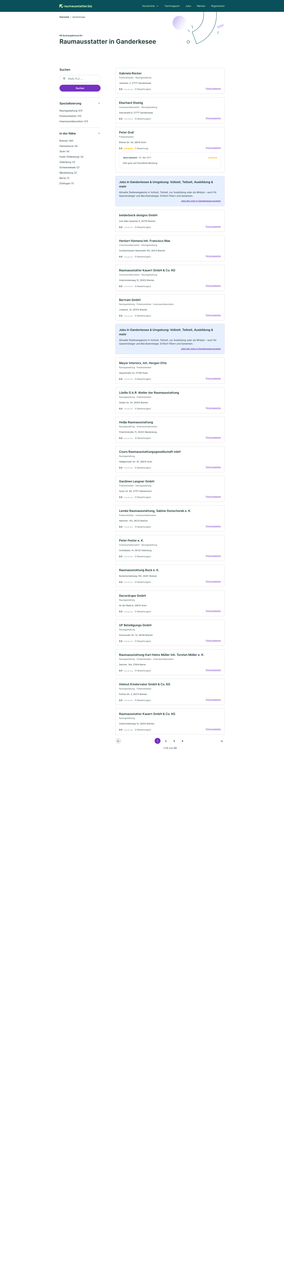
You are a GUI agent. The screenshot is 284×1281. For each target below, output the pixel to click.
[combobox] (80, 78)
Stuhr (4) (64, 151)
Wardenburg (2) (68, 172)
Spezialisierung (70, 103)
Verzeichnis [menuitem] (148, 5)
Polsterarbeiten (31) (70, 115)
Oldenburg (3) (67, 162)
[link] (170, 81)
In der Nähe (67, 133)
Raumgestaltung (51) (71, 110)
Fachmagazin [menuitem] (172, 5)
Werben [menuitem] (201, 5)
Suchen (80, 88)
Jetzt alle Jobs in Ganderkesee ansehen (201, 201)
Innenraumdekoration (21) (73, 121)
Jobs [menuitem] (188, 5)
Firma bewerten (213, 88)
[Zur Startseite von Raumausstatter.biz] (75, 6)
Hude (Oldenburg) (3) (71, 156)
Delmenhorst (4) (68, 146)
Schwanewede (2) (69, 167)
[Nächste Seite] (222, 741)
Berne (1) (64, 178)
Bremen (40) (66, 140)
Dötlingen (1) (66, 183)
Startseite (64, 17)
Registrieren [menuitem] (218, 5)
